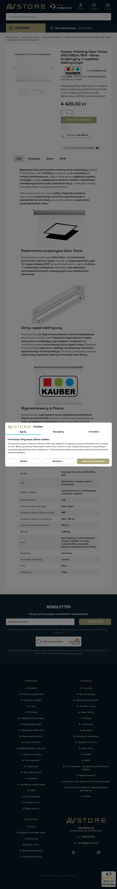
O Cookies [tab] (94, 431)
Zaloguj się (32, 838)
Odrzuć (23, 461)
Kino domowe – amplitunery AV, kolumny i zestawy (87, 768)
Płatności (32, 712)
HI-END (87, 754)
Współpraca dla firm (32, 736)
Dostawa (32, 688)
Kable (87, 760)
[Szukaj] (106, 17)
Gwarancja (32, 766)
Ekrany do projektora (87, 736)
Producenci (87, 724)
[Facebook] (73, 852)
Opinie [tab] (49, 158)
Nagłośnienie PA (87, 775)
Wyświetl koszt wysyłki (79, 137)
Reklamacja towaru (32, 724)
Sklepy (87, 718)
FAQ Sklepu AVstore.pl (32, 730)
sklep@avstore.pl (88, 842)
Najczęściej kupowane (87, 700)
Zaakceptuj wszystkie (93, 461)
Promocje (87, 688)
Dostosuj (57, 461)
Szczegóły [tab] (34, 158)
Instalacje (32, 778)
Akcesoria (87, 730)
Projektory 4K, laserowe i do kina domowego (87, 781)
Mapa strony (32, 808)
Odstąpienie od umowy (32, 718)
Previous (13, 68)
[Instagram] (98, 852)
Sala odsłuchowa (32, 772)
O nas (32, 706)
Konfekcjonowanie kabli (32, 784)
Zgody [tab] (23, 431)
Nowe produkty (87, 694)
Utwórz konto (32, 844)
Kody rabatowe (32, 796)
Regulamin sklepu (32, 700)
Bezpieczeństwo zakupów (32, 748)
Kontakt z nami (32, 802)
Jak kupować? (32, 760)
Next (51, 68)
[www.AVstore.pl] (26, 6)
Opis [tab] (19, 158)
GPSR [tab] (63, 158)
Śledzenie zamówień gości (32, 832)
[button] (81, 6)
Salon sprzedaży (32, 754)
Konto (32, 826)
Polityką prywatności (72, 653)
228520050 (88, 836)
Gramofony (87, 748)
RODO (32, 790)
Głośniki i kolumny (87, 742)
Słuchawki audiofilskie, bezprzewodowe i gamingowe (87, 789)
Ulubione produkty (32, 856)
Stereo (87, 796)
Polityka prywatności (32, 694)
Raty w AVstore (32, 742)
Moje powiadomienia (32, 850)
